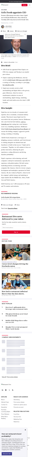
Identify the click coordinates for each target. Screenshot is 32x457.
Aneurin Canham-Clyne (14, 199)
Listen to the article (11, 62)
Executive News (12, 208)
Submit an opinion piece (20, 404)
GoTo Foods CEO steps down (10, 197)
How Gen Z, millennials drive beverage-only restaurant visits (17, 308)
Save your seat (7, 453)
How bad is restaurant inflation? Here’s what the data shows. (15, 292)
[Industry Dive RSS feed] (12, 390)
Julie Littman (8, 26)
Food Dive (16, 414)
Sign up (24, 5)
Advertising (17, 399)
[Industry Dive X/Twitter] (9, 390)
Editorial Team (5, 402)
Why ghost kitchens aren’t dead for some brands (17, 315)
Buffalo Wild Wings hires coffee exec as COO (16, 321)
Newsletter (4, 407)
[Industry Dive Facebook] (5, 390)
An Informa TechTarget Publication (16, 1)
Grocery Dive (17, 416)
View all (4, 377)
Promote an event (18, 407)
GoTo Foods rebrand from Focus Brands (16, 129)
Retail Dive (16, 421)
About (3, 399)
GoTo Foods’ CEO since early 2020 (18, 80)
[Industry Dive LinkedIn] (2, 390)
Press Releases (5, 414)
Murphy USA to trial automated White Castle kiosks (16, 328)
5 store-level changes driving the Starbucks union (15, 265)
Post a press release (12, 377)
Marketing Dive (18, 419)
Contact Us (4, 404)
